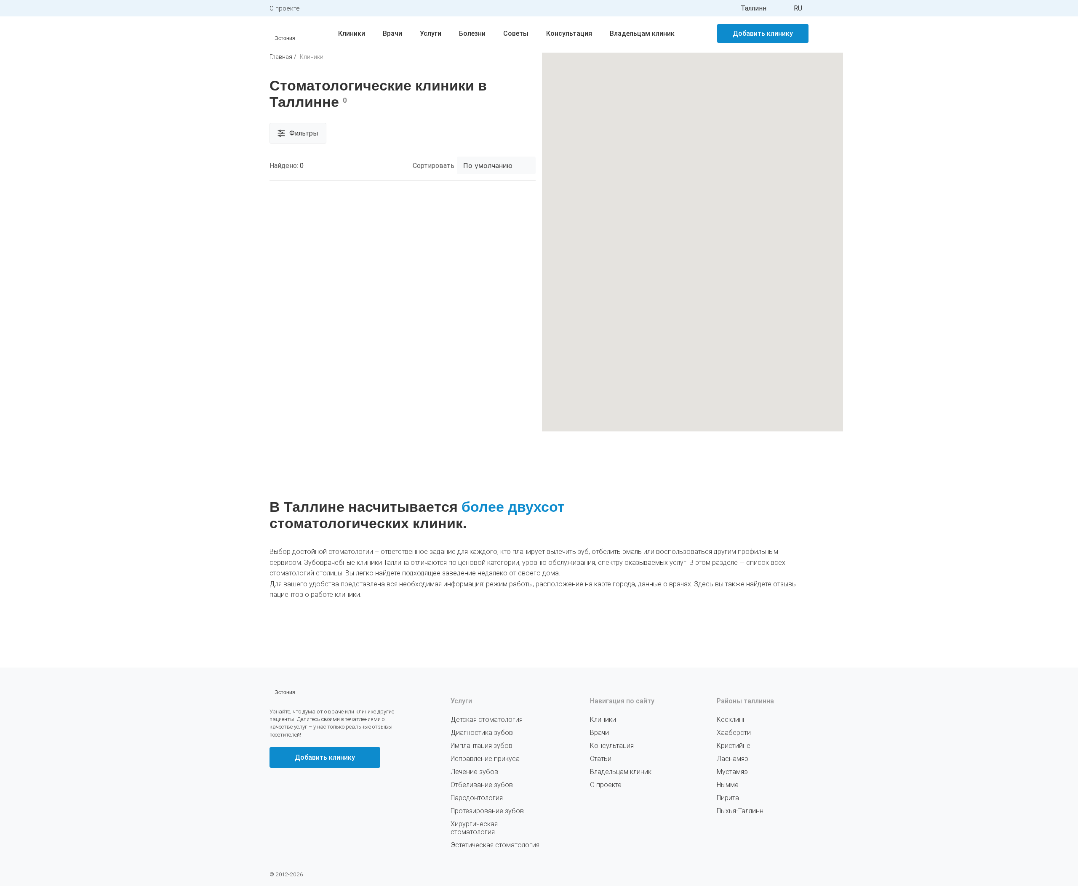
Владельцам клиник (642, 33)
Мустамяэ (732, 772)
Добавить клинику (763, 33)
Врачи (392, 33)
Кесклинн (732, 720)
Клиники (351, 33)
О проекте (285, 8)
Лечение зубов (474, 772)
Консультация (569, 33)
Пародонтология (477, 798)
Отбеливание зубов (482, 785)
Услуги (430, 33)
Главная (281, 56)
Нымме (728, 785)
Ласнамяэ (732, 759)
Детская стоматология (487, 720)
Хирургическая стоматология (474, 828)
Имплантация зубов (481, 746)
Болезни (472, 33)
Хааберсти (734, 733)
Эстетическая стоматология (495, 845)
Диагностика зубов (482, 733)
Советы (515, 33)
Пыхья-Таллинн (740, 811)
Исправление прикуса (485, 759)
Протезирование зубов (487, 811)
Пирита (728, 798)
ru (798, 8)
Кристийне (733, 746)
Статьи (600, 759)
